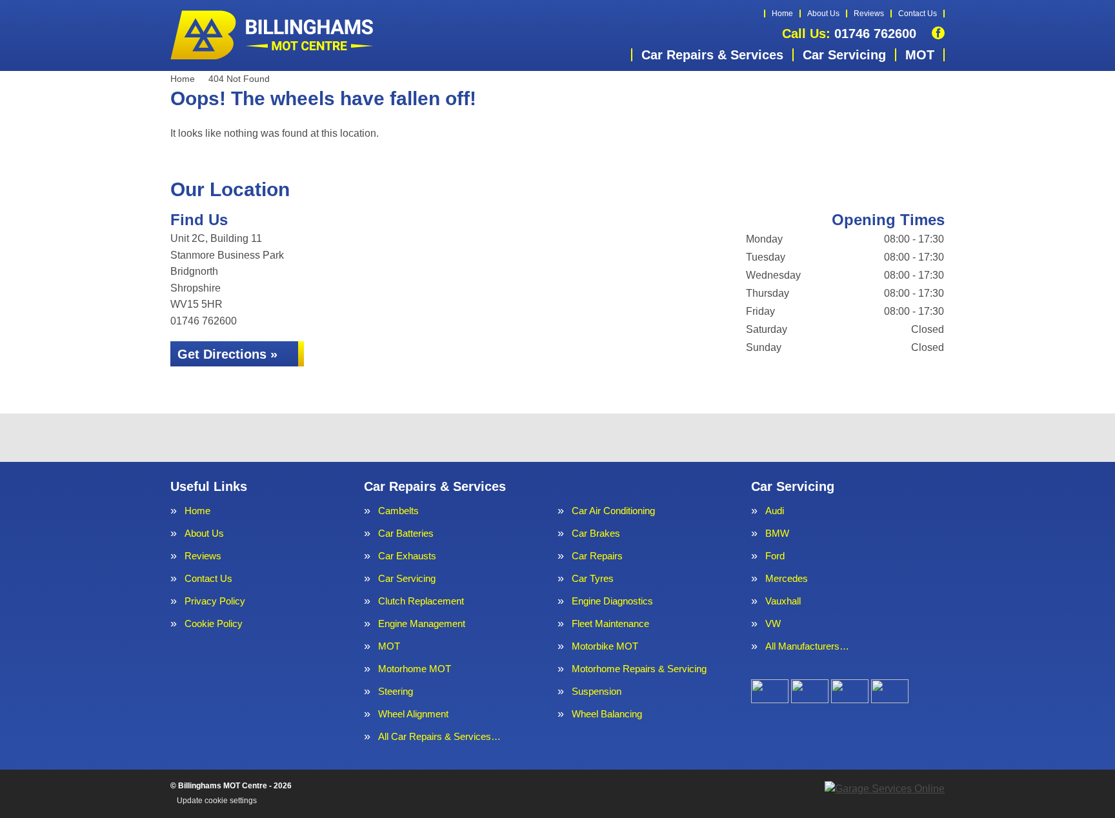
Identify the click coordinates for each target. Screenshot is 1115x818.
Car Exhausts (407, 556)
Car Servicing (844, 54)
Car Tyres (593, 578)
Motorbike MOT (605, 646)
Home (782, 13)
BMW (777, 533)
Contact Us (917, 13)
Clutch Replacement (421, 601)
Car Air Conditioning (613, 510)
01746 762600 (849, 33)
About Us (823, 13)
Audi (774, 510)
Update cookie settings (217, 800)
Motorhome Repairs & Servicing (639, 668)
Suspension (596, 691)
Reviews (869, 13)
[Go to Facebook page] (938, 32)
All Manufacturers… (807, 646)
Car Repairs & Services (712, 54)
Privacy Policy (215, 601)
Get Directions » (227, 354)
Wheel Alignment (413, 714)
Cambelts (398, 510)
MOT (919, 54)
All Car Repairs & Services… (439, 736)
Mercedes (786, 578)
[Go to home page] (273, 35)
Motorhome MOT (414, 668)
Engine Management (421, 623)
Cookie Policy (214, 623)
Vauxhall (783, 601)
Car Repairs (597, 556)
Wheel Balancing (607, 714)
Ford (775, 556)
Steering (395, 691)
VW (773, 623)
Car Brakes (596, 533)
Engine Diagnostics (612, 601)
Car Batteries (406, 533)
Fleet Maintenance (610, 623)
